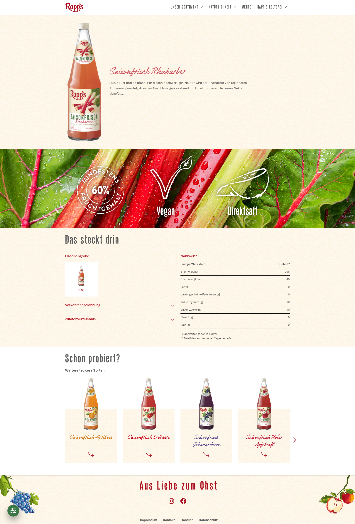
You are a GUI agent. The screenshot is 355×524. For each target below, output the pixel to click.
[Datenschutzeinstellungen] (13, 511)
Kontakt (169, 520)
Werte (246, 7)
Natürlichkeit (220, 7)
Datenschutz (208, 520)
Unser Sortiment (184, 7)
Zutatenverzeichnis (80, 319)
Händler (187, 520)
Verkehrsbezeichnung (82, 305)
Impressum (148, 520)
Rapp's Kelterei (270, 7)
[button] (294, 439)
